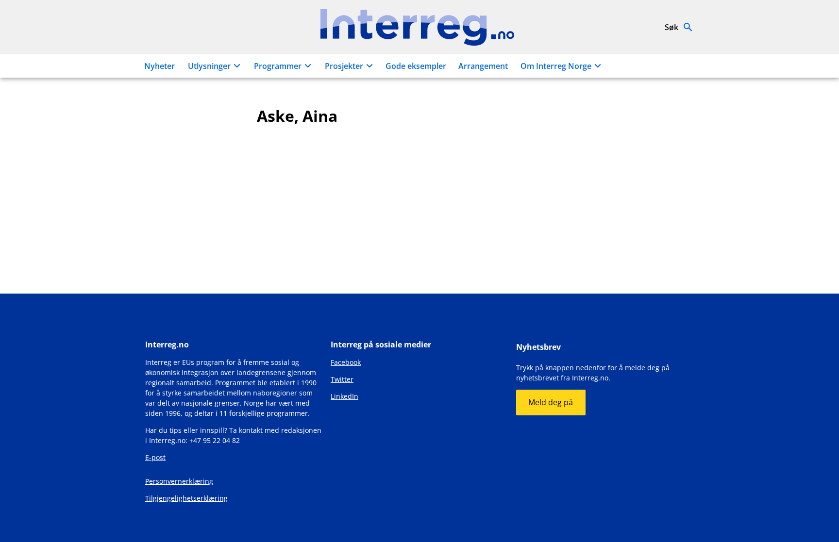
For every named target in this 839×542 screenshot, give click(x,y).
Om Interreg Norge (555, 66)
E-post (155, 457)
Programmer (278, 66)
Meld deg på (550, 402)
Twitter (342, 379)
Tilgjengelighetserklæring (186, 498)
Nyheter (159, 66)
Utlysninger (209, 66)
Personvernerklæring (179, 481)
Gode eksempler (416, 66)
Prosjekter (344, 66)
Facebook (346, 362)
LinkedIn (344, 396)
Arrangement (483, 66)
